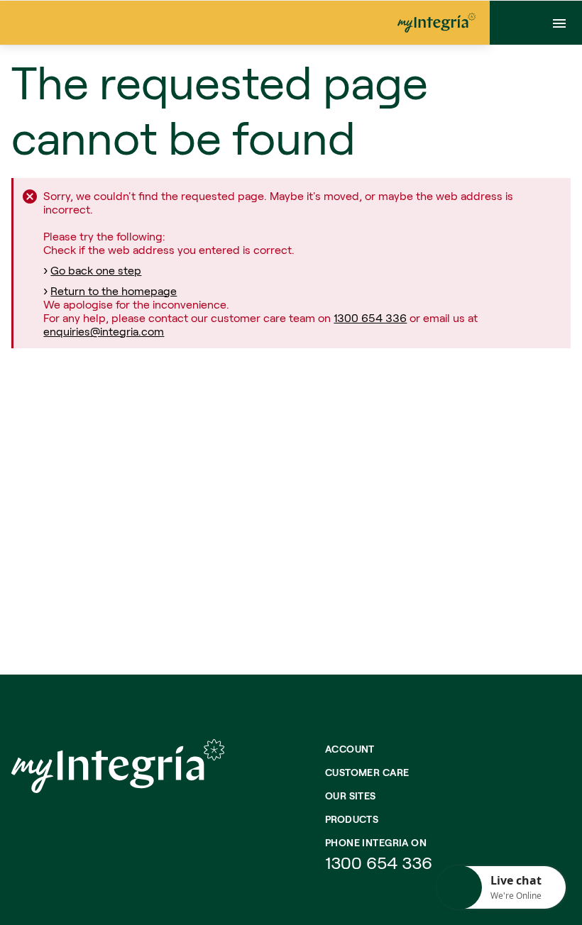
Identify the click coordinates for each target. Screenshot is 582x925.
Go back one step (95, 270)
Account (350, 749)
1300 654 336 (370, 317)
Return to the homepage (113, 290)
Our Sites (350, 796)
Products (351, 819)
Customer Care (367, 772)
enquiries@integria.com (103, 331)
